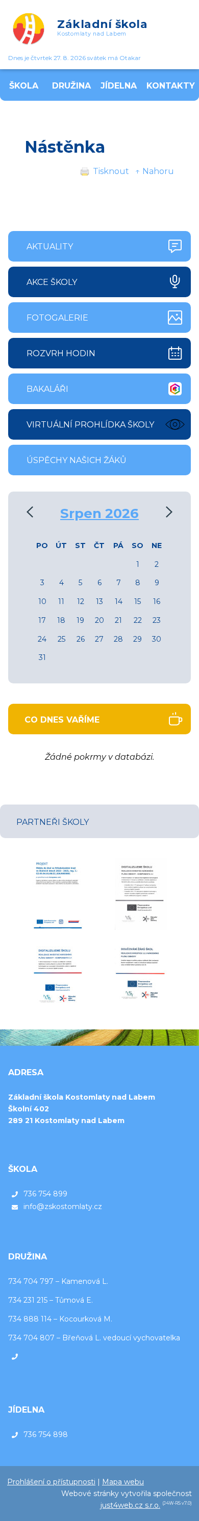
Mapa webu (123, 1481)
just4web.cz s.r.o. (130, 1505)
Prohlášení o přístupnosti (51, 1481)
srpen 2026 (99, 513)
